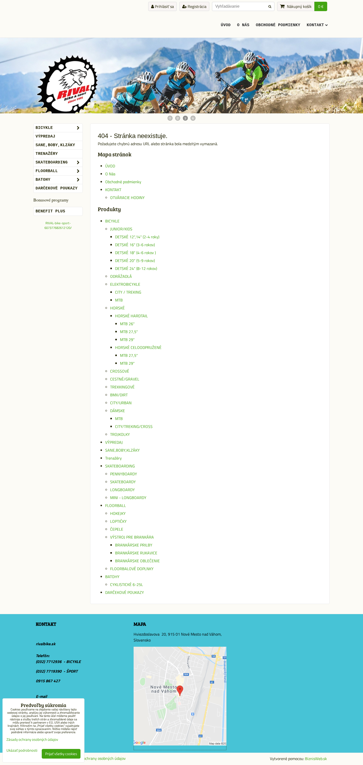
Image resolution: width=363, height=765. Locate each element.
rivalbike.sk (45, 644)
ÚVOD (226, 25)
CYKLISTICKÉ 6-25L (126, 584)
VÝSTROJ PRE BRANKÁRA (132, 537)
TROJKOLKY (120, 434)
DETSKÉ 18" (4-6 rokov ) (135, 253)
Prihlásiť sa (164, 6)
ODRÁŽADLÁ (121, 276)
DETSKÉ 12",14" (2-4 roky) (137, 237)
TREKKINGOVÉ (122, 387)
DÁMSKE (117, 411)
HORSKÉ (117, 308)
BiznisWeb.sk (316, 759)
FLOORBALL (115, 505)
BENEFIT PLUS (50, 211)
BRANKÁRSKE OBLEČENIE (137, 561)
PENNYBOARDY (123, 474)
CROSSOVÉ (119, 371)
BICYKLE (112, 221)
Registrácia (196, 6)
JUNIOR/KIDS (121, 229)
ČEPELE (116, 529)
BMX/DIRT (119, 395)
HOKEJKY (118, 513)
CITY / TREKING (128, 292)
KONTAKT (315, 25)
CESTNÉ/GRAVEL (124, 379)
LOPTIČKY (118, 521)
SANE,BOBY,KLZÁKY (122, 450)
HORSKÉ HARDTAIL (131, 316)
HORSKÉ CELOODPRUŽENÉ (138, 347)
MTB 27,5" (129, 332)
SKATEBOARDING (120, 466)
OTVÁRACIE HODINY (127, 198)
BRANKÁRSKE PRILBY (133, 545)
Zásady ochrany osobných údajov (98, 758)
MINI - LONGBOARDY (128, 498)
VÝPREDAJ (114, 442)
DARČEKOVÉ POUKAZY (124, 592)
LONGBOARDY (122, 490)
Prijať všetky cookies (61, 754)
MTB (119, 300)
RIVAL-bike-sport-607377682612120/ (58, 225)
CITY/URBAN (121, 403)
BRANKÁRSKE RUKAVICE (136, 553)
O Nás (243, 25)
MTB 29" (127, 339)
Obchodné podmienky (278, 25)
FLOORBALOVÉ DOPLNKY (132, 569)
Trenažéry (113, 458)
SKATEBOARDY (123, 482)
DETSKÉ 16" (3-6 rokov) (135, 245)
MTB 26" (127, 324)
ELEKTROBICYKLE (125, 284)
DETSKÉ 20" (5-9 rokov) (135, 260)
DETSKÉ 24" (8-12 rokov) (136, 268)
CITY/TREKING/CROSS (134, 426)
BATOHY (112, 577)
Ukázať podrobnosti (21, 750)
